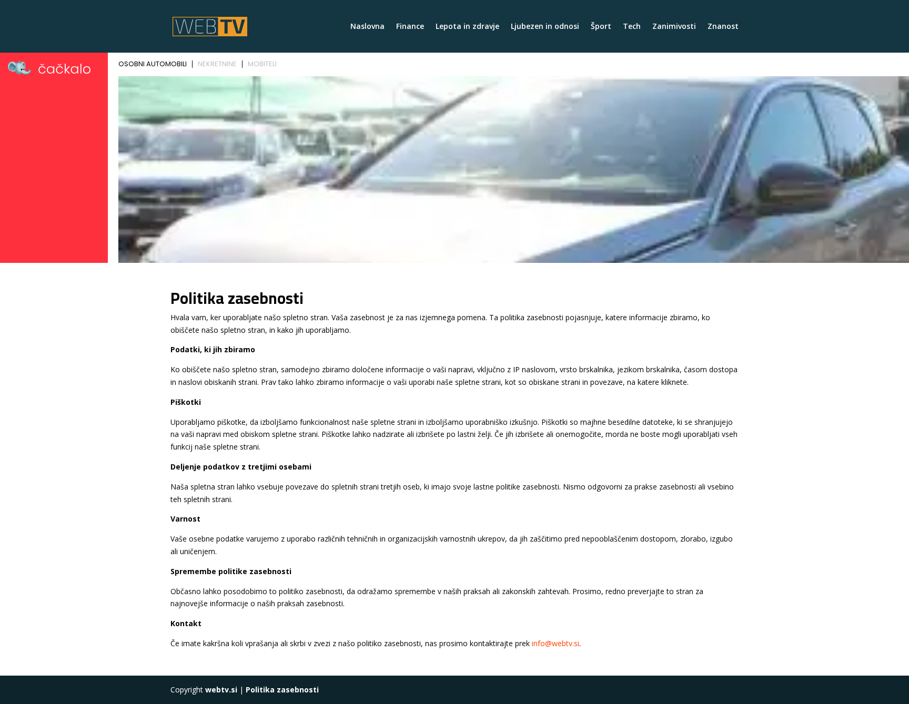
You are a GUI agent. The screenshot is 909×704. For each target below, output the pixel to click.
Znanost (723, 27)
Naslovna (367, 27)
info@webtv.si (555, 643)
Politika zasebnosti (282, 690)
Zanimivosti (674, 27)
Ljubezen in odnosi (545, 27)
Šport (601, 27)
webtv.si (221, 690)
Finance (410, 27)
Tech (632, 27)
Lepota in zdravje (467, 27)
